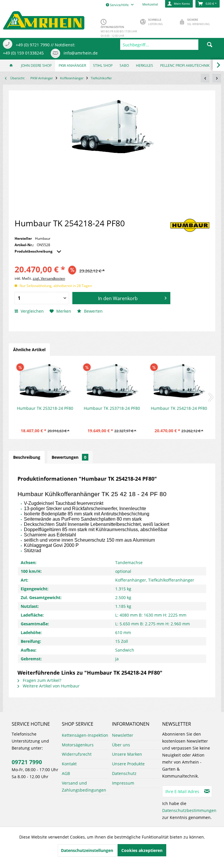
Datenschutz (124, 773)
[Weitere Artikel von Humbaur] (189, 225)
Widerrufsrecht (77, 754)
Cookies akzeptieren (141, 850)
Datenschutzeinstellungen (87, 850)
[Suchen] (209, 44)
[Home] (11, 65)
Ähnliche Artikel (29, 349)
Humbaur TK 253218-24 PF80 (45, 408)
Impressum (123, 783)
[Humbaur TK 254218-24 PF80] (178, 382)
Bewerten (93, 311)
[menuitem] (170, 44)
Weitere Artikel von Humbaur (51, 686)
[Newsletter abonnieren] (207, 791)
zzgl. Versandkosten (49, 278)
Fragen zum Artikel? (41, 680)
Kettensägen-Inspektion (85, 735)
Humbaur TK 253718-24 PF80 (112, 408)
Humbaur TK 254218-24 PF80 (179, 408)
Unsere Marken (127, 754)
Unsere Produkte (128, 763)
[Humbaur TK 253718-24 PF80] (111, 382)
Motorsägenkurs (78, 745)
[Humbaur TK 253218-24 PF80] (45, 382)
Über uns (121, 745)
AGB (66, 773)
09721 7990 (27, 762)
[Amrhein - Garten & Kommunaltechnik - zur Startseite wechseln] (44, 19)
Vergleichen (32, 311)
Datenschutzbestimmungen (189, 810)
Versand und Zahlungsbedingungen (84, 786)
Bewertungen (69, 457)
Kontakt (69, 763)
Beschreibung (26, 457)
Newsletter (122, 735)
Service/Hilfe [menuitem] (119, 5)
